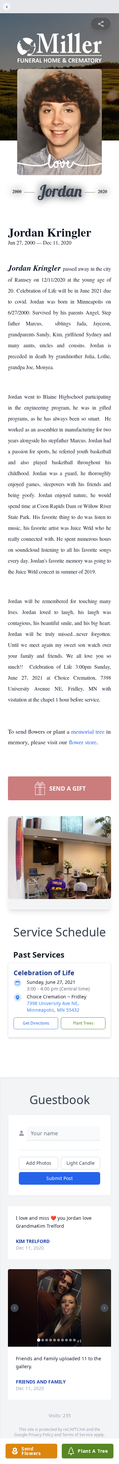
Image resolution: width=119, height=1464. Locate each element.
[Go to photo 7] (62, 1340)
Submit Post (59, 1178)
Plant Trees (83, 1023)
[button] (59, 1308)
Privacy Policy (40, 1434)
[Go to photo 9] (70, 1340)
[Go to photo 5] (54, 1340)
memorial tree (87, 731)
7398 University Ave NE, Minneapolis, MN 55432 (53, 1006)
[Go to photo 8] (66, 1340)
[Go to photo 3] (46, 1340)
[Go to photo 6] (58, 1340)
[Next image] (104, 1308)
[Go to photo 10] (74, 1340)
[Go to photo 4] (50, 1340)
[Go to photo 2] (42, 1340)
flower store (83, 742)
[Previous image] (15, 1308)
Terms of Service (77, 1434)
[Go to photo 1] (38, 1340)
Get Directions (36, 1023)
